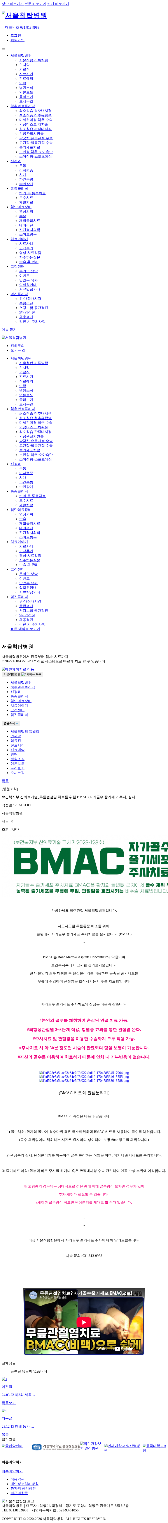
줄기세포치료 (29, 147)
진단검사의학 (29, 230)
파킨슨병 (26, 179)
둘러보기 (26, 97)
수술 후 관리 (28, 262)
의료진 (24, 69)
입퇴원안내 (28, 285)
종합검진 (26, 303)
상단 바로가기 (13, 4)
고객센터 (17, 266)
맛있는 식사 (28, 280)
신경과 (15, 161)
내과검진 (26, 225)
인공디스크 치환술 (33, 124)
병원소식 (26, 88)
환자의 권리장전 (23, 1488)
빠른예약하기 (12, 1471)
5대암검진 (27, 312)
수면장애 (26, 184)
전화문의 (17, 346)
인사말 (24, 65)
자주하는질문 (29, 257)
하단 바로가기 (58, 4)
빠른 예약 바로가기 (25, 629)
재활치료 (26, 202)
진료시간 (26, 74)
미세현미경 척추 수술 (35, 120)
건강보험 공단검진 (33, 308)
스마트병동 (28, 234)
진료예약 (26, 78)
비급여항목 (19, 1493)
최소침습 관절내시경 (35, 129)
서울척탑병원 (21, 55)
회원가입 (17, 40)
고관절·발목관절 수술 (36, 143)
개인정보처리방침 (24, 1484)
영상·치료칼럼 (30, 253)
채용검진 (26, 317)
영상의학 (26, 211)
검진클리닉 (19, 294)
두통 (22, 165)
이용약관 (17, 1479)
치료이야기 (19, 239)
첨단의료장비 (21, 207)
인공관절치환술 (31, 133)
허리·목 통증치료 (32, 193)
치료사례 (26, 243)
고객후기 (26, 248)
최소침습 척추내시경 (35, 110)
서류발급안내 (29, 289)
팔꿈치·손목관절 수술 (36, 138)
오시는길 (26, 101)
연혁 (22, 83)
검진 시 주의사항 (32, 321)
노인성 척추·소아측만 (36, 152)
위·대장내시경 (30, 298)
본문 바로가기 (35, 4)
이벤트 (24, 275)
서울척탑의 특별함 (33, 60)
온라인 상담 (28, 271)
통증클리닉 (19, 188)
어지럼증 (26, 170)
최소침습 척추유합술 (35, 115)
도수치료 (26, 198)
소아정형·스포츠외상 (35, 156)
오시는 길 (17, 350)
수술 (22, 216)
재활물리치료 (29, 220)
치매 (22, 175)
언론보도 (26, 92)
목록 (5, 781)
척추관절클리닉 (22, 106)
